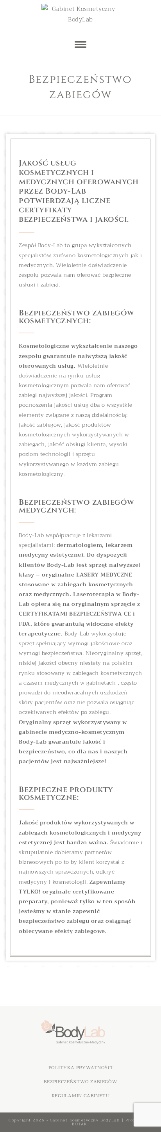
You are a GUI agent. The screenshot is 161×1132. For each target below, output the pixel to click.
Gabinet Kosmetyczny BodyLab (85, 1120)
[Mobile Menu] (80, 45)
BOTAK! (80, 1124)
